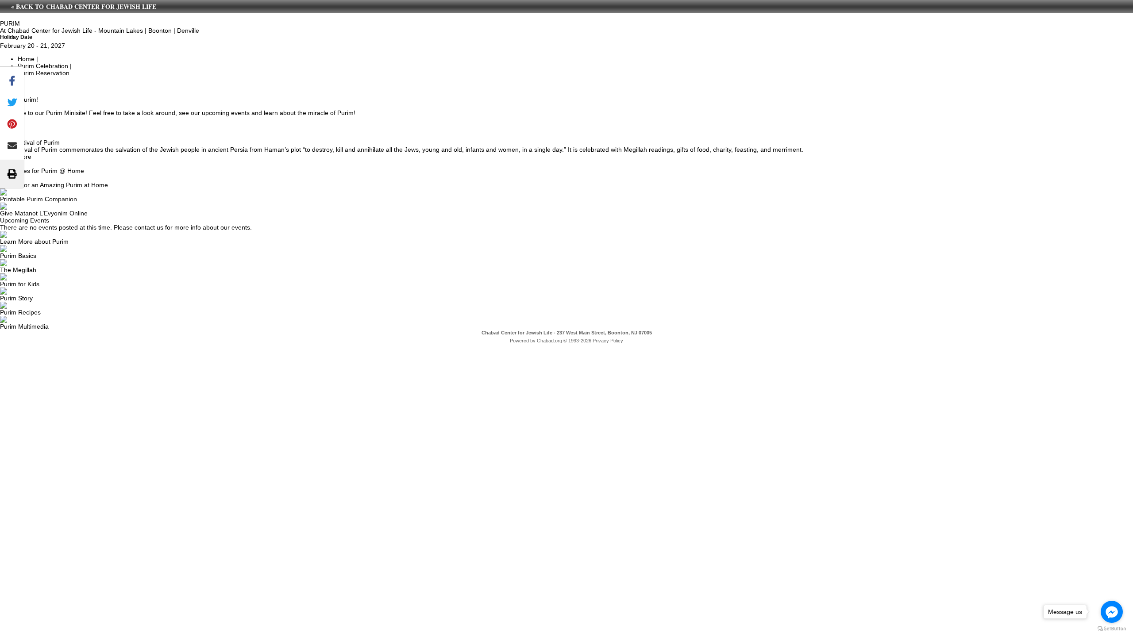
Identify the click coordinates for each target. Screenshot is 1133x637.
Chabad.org (549, 340)
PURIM (10, 23)
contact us (149, 227)
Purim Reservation (43, 73)
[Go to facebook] (1112, 612)
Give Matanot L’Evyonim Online (44, 213)
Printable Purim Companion (38, 199)
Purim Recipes (20, 312)
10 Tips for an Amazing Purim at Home (54, 184)
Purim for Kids (19, 284)
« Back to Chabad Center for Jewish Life (83, 6)
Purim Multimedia (24, 326)
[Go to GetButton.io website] (1112, 628)
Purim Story (16, 298)
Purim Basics (18, 255)
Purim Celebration (43, 65)
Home (26, 58)
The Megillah (18, 269)
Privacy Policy (608, 340)
